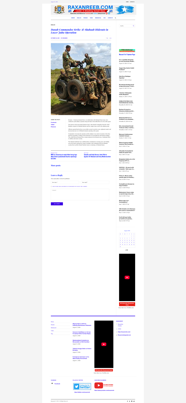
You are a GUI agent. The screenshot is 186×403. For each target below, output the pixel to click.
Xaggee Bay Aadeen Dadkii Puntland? (126, 68)
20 (127, 242)
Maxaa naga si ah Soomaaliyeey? (124, 201)
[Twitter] (134, 401)
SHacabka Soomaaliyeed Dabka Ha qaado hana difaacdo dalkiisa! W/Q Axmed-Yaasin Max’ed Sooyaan (126, 151)
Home (52, 321)
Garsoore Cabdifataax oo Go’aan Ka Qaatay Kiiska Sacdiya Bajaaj (82, 332)
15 (131, 240)
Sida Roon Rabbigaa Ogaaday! (124, 77)
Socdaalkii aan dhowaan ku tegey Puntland (126, 184)
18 (122, 242)
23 (133, 242)
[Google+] (129, 401)
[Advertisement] (126, 40)
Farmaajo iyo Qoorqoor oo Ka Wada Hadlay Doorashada (81, 357)
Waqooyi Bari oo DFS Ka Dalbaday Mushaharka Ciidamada (82, 324)
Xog (52, 333)
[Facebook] (127, 401)
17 (120, 242)
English (53, 24)
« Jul (126, 250)
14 (129, 240)
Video (52, 330)
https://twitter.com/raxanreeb (82, 392)
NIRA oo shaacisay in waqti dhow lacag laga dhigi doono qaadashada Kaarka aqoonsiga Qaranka (64, 156)
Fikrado (52, 324)
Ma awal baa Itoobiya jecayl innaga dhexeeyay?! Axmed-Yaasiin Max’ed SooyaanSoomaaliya (127, 85)
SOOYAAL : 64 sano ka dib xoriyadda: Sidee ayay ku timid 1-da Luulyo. (126, 168)
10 (120, 240)
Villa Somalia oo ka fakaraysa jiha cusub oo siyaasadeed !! (127, 209)
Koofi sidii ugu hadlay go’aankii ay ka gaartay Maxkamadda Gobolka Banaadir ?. (125, 218)
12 (124, 240)
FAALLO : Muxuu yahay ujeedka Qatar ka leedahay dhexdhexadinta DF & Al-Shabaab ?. (126, 176)
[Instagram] (132, 401)
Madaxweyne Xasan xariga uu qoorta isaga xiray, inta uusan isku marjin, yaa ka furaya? (126, 193)
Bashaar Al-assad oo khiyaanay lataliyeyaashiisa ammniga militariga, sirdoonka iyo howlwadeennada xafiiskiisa (126, 110)
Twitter (52, 124)
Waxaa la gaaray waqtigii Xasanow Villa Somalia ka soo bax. (126, 143)
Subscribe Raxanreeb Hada (128, 304)
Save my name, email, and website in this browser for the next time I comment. (69, 186)
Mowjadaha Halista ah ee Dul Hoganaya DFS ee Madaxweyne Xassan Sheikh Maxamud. (127, 160)
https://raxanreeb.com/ (124, 332)
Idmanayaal (53, 327)
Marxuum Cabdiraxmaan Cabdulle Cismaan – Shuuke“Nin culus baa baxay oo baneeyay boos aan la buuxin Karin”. (127, 135)
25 (122, 244)
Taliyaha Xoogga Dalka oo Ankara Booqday (82, 349)
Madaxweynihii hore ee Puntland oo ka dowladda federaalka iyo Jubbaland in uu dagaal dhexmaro (126, 118)
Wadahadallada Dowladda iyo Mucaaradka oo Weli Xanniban (81, 341)
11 (122, 240)
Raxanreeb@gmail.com (124, 335)
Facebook (53, 122)
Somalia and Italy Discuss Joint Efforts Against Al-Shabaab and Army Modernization (97, 155)
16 (133, 240)
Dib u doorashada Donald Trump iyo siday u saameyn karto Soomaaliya (126, 126)
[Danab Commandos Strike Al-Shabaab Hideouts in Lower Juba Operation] (81, 79)
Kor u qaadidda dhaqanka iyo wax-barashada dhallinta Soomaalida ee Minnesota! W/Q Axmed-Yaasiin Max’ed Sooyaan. (126, 60)
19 (124, 242)
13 (127, 240)
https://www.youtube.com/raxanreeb (104, 390)
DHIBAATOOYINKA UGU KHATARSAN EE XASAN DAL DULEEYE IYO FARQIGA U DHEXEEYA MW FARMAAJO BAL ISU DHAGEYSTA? (127, 102)
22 (131, 242)
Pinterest (53, 126)
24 (120, 244)
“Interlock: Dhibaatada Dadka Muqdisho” (125, 93)
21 (129, 242)
